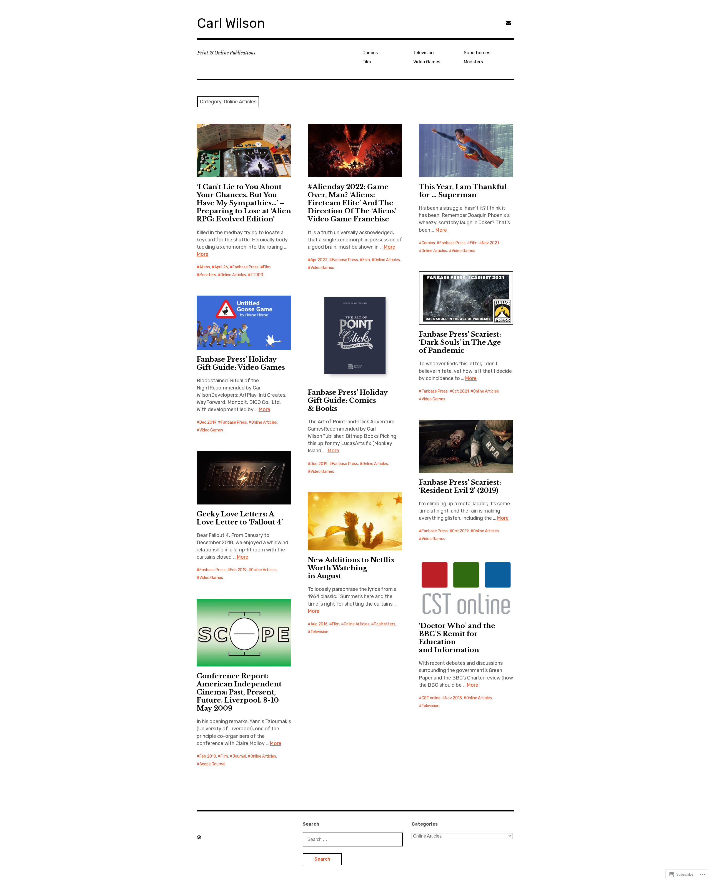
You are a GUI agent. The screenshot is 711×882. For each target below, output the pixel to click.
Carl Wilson (231, 23)
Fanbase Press (245, 267)
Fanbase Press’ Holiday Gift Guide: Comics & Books (348, 400)
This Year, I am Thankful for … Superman (463, 191)
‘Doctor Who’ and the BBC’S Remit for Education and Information (457, 638)
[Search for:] (353, 839)
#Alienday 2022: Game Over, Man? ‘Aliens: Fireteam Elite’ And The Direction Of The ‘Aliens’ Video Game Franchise (352, 203)
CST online (431, 698)
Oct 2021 (460, 391)
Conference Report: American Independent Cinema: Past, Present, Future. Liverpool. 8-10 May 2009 (239, 692)
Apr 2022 (319, 260)
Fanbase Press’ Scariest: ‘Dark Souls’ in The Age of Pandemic (460, 342)
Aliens (204, 267)
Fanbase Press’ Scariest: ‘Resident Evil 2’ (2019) (460, 486)
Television (423, 52)
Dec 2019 (319, 463)
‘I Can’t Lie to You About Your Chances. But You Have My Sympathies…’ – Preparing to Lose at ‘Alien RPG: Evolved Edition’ (244, 203)
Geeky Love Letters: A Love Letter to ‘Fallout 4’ (240, 518)
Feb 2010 (207, 756)
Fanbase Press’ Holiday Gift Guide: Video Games (241, 363)
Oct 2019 (460, 531)
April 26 (221, 267)
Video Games (426, 61)
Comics (370, 52)
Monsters (473, 61)
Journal (239, 756)
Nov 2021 (490, 243)
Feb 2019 (238, 570)
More (202, 254)
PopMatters (384, 624)
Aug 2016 (319, 624)
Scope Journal (212, 764)
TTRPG (257, 275)
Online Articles (233, 275)
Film (366, 61)
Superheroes (477, 52)
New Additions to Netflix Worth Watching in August (351, 568)
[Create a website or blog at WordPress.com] (199, 837)
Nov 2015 (453, 698)
